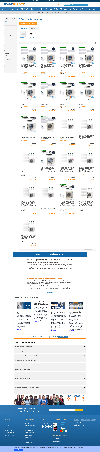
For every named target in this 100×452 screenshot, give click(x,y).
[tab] (24, 28)
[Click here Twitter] (51, 426)
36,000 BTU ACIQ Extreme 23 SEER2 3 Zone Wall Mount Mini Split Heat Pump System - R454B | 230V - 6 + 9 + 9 (48, 135)
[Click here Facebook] (43, 426)
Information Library (29, 440)
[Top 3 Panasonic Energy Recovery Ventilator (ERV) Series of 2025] (76, 305)
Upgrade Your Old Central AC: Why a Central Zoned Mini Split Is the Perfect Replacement (58, 312)
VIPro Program (28, 437)
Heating (16, 9)
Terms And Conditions (9, 435)
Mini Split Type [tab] (7, 24)
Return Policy (7, 428)
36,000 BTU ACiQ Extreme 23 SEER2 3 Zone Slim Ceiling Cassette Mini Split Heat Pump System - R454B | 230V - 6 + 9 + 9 (67, 203)
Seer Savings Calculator (29, 427)
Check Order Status (45, 423)
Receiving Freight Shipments (30, 430)
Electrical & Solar (84, 9)
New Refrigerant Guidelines (30, 442)
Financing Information (29, 432)
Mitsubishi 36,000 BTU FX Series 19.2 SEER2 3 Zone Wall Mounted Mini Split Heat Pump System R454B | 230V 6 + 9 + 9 (47, 206)
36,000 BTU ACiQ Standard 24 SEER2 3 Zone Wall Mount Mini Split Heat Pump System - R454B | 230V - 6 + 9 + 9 (67, 66)
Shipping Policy (8, 425)
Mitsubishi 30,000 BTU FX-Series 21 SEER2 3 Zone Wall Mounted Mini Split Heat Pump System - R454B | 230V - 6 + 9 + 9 (86, 169)
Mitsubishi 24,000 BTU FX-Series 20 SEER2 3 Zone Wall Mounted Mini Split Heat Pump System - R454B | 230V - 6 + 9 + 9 (86, 137)
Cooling (6, 9)
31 (23, 107)
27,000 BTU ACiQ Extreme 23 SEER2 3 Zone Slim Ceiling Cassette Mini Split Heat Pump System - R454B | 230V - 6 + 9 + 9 (48, 169)
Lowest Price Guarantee (9, 432)
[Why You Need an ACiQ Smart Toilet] (24, 305)
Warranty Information (9, 430)
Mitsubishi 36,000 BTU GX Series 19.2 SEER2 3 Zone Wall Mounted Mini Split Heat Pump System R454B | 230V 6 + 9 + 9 (28, 203)
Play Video (8, 31)
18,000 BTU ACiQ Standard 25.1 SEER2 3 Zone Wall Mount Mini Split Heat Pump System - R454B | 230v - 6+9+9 (28, 66)
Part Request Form (28, 433)
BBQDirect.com (56, 439)
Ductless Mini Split (26, 9)
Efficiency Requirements (30, 425)
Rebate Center (28, 423)
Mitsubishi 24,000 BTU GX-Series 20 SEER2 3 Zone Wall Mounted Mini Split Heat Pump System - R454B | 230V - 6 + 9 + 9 (67, 135)
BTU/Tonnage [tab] (7, 35)
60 (23, 73)
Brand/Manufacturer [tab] (8, 69)
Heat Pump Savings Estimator (31, 428)
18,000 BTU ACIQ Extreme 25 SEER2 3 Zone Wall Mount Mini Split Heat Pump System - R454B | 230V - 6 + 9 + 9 (86, 66)
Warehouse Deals (28, 435)
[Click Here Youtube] (46, 426)
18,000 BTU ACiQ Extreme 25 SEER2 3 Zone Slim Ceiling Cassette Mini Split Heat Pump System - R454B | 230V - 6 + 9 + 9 (28, 135)
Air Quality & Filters (46, 9)
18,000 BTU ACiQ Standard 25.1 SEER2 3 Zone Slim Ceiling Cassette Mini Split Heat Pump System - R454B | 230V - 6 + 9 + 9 (28, 100)
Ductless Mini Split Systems (11, 16)
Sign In (86, 3)
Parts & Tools (94, 9)
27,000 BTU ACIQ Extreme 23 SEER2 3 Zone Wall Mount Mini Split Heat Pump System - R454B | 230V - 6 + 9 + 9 (48, 100)
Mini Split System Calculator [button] (27, 23)
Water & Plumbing (75, 9)
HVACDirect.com (56, 438)
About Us (7, 423)
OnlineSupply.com (56, 441)
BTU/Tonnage (34, 28)
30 (23, 141)
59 (81, 73)
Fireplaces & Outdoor (65, 9)
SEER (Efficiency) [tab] (7, 59)
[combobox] (46, 4)
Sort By (85, 42)
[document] (50, 449)
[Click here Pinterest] (48, 426)
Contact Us (7, 422)
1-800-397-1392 (63, 337)
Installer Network (28, 439)
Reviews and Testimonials (10, 427)
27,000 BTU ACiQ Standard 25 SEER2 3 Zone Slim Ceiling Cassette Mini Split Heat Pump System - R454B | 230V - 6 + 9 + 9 (67, 100)
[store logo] (14, 4)
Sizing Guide (81, 3)
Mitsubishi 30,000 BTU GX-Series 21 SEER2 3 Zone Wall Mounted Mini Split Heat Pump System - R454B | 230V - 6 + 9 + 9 (67, 169)
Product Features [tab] (7, 50)
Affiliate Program (28, 444)
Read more (19, 329)
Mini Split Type (24, 28)
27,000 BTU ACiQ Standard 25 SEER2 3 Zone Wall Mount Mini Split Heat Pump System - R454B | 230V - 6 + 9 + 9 (48, 66)
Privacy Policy (7, 433)
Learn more (80, 447)
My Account (44, 422)
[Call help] (68, 399)
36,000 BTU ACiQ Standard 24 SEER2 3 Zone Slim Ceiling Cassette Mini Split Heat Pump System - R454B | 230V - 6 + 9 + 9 (86, 100)
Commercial (36, 9)
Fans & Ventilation (56, 9)
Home (4, 16)
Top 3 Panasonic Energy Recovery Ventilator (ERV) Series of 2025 (75, 312)
